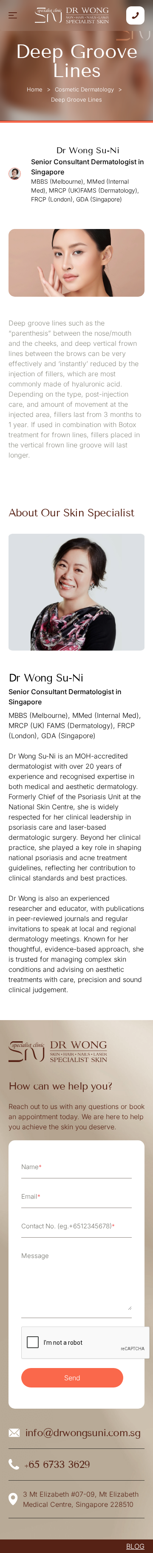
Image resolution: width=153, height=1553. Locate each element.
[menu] (12, 15)
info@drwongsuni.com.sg (82, 1432)
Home (34, 89)
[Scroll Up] (136, 1531)
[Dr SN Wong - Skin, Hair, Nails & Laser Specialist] (72, 15)
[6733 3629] (135, 15)
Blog (135, 1546)
